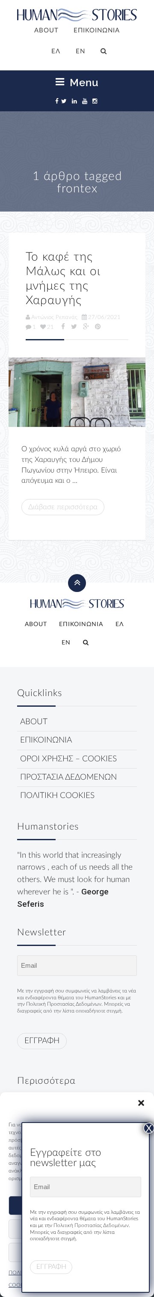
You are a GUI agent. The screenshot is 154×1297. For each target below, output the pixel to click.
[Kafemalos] (77, 392)
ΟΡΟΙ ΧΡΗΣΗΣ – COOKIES (68, 759)
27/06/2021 (104, 317)
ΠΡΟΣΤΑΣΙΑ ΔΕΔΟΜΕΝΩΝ (68, 777)
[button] (141, 1103)
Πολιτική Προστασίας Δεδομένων (63, 1004)
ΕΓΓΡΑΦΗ (41, 1041)
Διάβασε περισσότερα (63, 507)
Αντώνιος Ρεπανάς (54, 317)
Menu (83, 82)
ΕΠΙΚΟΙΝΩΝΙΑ (97, 30)
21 (50, 327)
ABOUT (46, 30)
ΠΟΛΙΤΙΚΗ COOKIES (57, 796)
